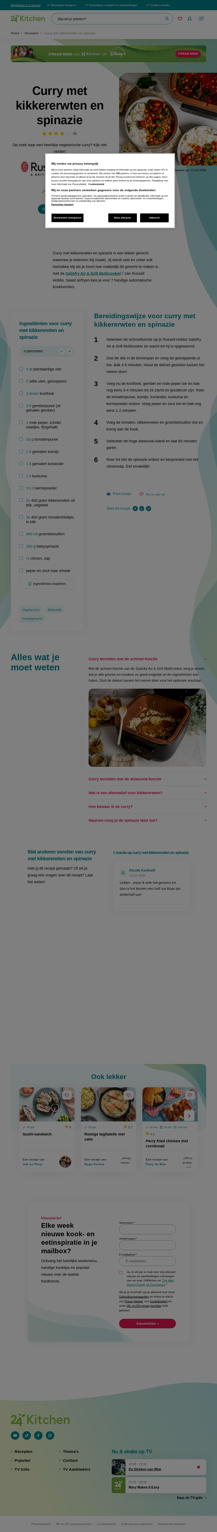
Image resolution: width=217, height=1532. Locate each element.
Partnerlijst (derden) (62, 204)
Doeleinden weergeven (67, 217)
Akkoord (154, 217)
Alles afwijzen (122, 217)
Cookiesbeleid (96, 184)
